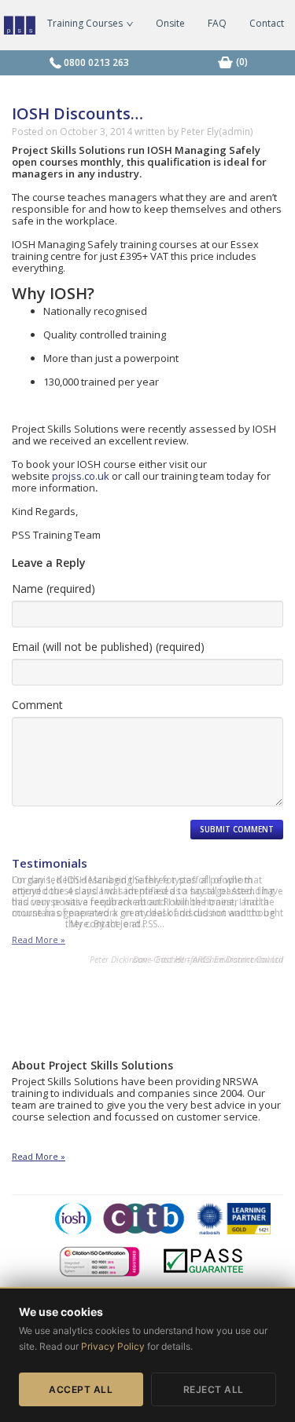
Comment (37, 704)
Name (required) (53, 588)
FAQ (217, 23)
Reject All (213, 1389)
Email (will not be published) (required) (108, 646)
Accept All (80, 1389)
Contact (266, 23)
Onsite (170, 23)
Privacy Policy (113, 1346)
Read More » (38, 939)
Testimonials (49, 863)
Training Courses (86, 23)
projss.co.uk (80, 476)
